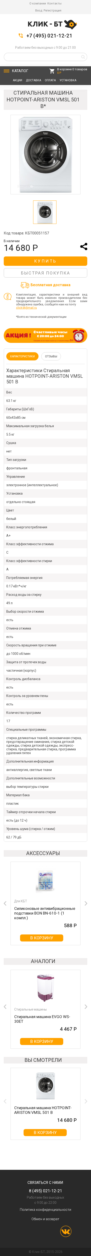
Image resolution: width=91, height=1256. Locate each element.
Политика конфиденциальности (45, 1210)
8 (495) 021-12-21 (45, 1190)
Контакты (54, 3)
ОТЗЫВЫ (51, 356)
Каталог (20, 71)
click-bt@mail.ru (26, 307)
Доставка (33, 80)
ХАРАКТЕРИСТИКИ (22, 356)
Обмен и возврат (45, 1219)
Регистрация (52, 10)
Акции (17, 80)
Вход (38, 10)
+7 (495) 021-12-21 (49, 35)
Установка (68, 80)
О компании (37, 3)
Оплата (50, 80)
